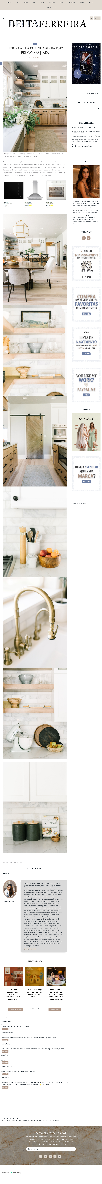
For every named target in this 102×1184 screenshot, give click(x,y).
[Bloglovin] (55, 1156)
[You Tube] (89, 238)
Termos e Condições (79, 503)
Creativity (51, 2)
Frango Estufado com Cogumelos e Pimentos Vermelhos (83, 145)
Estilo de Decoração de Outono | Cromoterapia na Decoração (13, 994)
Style (17, 2)
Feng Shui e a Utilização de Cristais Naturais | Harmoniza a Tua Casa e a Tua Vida (56, 994)
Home (9, 2)
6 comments (37, 57)
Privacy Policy (5, 1172)
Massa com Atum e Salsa (80, 127)
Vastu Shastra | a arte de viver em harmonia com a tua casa (34, 993)
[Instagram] (84, 238)
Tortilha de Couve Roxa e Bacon (82, 136)
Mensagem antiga (54, 1009)
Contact (91, 2)
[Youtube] (51, 1156)
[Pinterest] (46, 1156)
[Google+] (60, 1156)
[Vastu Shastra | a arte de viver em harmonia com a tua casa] (34, 977)
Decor (35, 44)
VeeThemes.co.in (85, 1168)
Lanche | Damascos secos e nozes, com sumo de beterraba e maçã (85, 140)
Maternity (72, 2)
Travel (61, 2)
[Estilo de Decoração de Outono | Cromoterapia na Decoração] (13, 977)
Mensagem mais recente (15, 1009)
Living (34, 2)
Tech (42, 2)
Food (26, 2)
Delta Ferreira (10, 901)
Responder (5, 1029)
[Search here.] (3, 18)
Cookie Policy (16, 1172)
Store (82, 2)
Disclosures (51, 7)
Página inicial (34, 1008)
